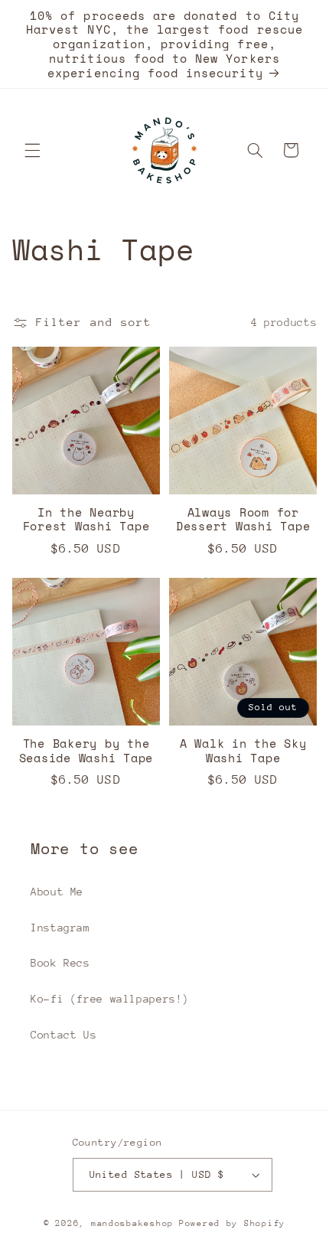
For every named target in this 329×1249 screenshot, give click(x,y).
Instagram (60, 927)
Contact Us (63, 1035)
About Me (57, 891)
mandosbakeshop (132, 1223)
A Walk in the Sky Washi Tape (243, 750)
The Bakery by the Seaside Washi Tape (86, 750)
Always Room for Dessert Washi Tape (243, 519)
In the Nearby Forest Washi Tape (86, 519)
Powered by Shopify (232, 1223)
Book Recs (60, 963)
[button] (32, 150)
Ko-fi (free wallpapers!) (110, 999)
